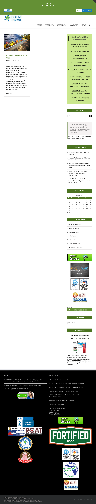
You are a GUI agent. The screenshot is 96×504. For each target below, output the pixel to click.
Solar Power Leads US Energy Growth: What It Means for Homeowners (78, 173)
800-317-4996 (48, 6)
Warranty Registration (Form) (32, 385)
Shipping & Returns (39, 380)
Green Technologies (75, 224)
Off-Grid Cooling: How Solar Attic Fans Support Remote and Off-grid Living (79, 165)
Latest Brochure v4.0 (80, 342)
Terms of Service (54, 410)
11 (72, 204)
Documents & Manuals (11, 382)
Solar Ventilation (73, 240)
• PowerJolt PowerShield (56, 404)
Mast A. (10, 60)
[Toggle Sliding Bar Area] (94, 1)
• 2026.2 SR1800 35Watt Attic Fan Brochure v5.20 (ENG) (67, 383)
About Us (28, 382)
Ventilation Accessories (76, 247)
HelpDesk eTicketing (26, 380)
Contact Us (21, 382)
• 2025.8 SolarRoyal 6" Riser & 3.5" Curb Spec (63, 391)
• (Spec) (58, 396)
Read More (9, 93)
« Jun (69, 212)
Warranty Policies (54, 414)
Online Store (35, 382)
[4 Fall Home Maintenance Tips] (17, 42)
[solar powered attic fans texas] (13, 15)
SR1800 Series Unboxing (79, 51)
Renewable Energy (74, 232)
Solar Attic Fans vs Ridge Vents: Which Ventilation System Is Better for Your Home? (79, 180)
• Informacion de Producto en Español (61, 400)
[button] (90, 25)
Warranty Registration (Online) (13, 385)
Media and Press (74, 228)
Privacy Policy (53, 412)
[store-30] (8, 9)
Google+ (70, 307)
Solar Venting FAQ (74, 243)
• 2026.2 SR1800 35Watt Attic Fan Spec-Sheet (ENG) (66, 387)
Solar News (72, 236)
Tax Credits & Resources (57, 408)
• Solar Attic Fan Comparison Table (60, 380)
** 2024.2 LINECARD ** (11, 380)
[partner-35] (84, 9)
